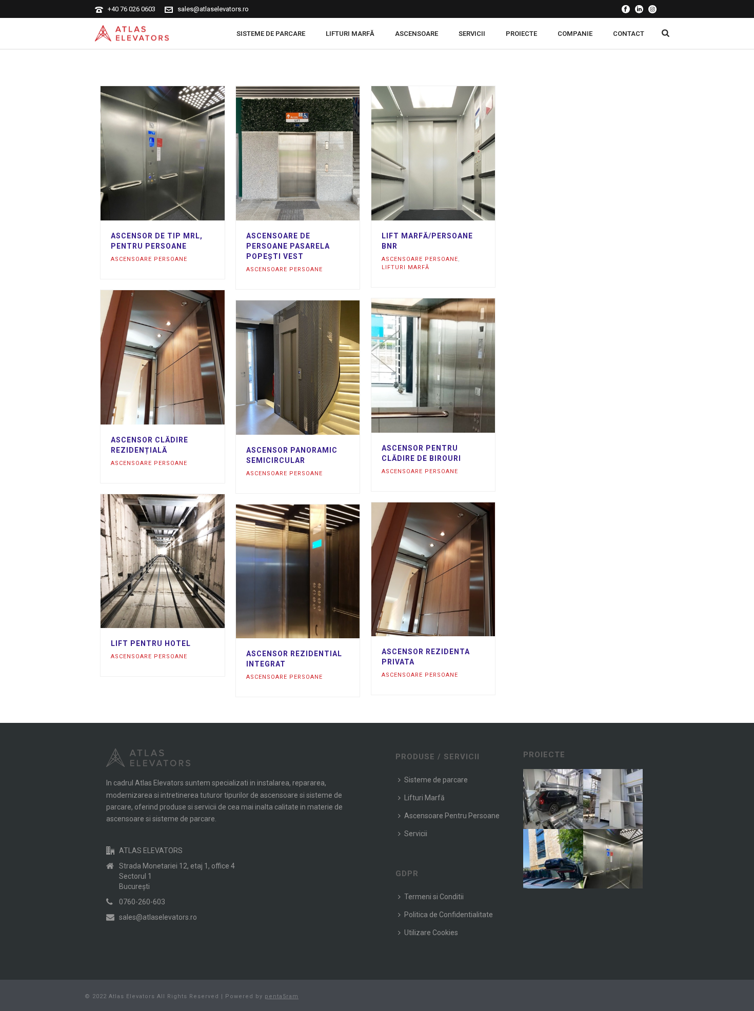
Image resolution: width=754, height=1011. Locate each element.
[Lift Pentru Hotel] (181, 561)
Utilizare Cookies (431, 932)
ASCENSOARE (416, 33)
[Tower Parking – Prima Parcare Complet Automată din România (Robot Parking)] (565, 794)
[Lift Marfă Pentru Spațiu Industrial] (625, 794)
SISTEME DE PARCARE (270, 33)
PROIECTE (521, 33)
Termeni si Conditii (434, 897)
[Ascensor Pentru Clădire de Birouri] (451, 365)
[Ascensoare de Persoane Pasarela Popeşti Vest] (316, 153)
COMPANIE (575, 33)
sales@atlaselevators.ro (213, 9)
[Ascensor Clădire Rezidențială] (181, 357)
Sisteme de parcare (436, 780)
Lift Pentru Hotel (151, 643)
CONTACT (628, 33)
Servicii (415, 834)
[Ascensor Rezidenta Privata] (451, 569)
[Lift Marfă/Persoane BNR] (451, 153)
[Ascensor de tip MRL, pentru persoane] (181, 153)
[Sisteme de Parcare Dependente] (565, 854)
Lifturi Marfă (424, 798)
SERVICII (472, 33)
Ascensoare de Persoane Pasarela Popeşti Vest (288, 246)
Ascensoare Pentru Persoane (452, 816)
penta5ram (282, 996)
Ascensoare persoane (149, 259)
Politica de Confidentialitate (448, 915)
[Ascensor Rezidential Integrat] (316, 571)
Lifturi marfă (405, 267)
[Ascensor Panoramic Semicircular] (316, 367)
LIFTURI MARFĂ (350, 33)
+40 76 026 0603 (131, 9)
